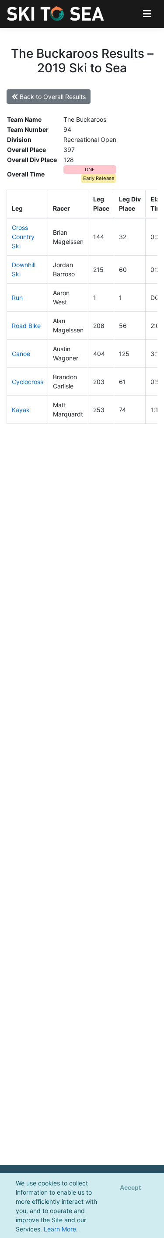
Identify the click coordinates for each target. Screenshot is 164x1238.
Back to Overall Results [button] (52, 96)
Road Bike (26, 325)
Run (17, 297)
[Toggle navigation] (147, 13)
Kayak (21, 409)
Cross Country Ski (23, 237)
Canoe (21, 353)
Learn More (60, 1229)
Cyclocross (27, 381)
